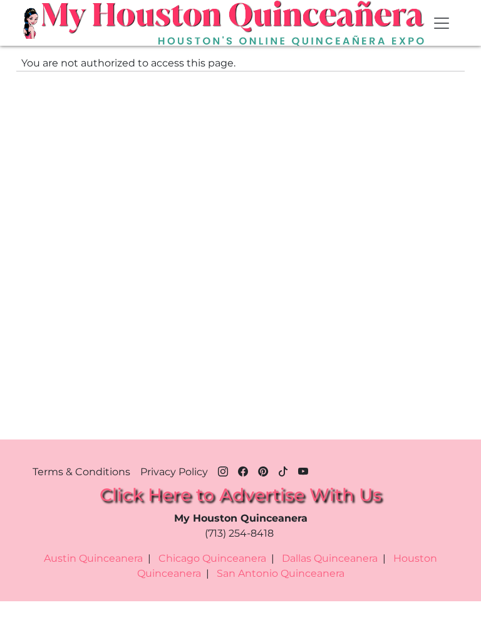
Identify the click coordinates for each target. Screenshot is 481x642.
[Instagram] (223, 470)
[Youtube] (303, 470)
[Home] (32, 23)
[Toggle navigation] (441, 23)
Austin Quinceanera (93, 558)
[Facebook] (243, 470)
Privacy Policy (174, 472)
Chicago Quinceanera (212, 558)
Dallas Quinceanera (330, 558)
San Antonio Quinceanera (280, 573)
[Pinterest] (263, 470)
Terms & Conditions (81, 472)
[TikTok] (283, 470)
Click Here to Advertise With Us (240, 494)
